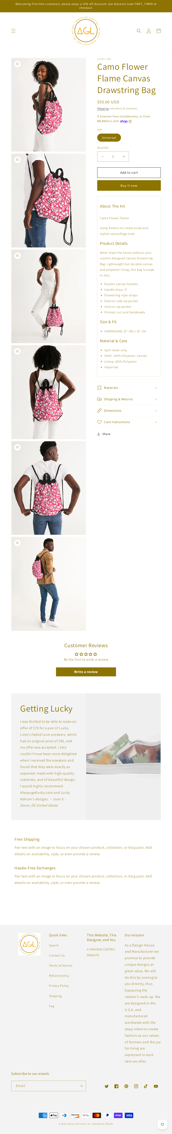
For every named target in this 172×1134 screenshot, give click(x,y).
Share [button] (106, 434)
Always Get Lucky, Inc (79, 1123)
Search (54, 945)
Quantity (102, 147)
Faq (51, 1006)
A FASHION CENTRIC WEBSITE (101, 952)
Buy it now (129, 185)
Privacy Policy (59, 986)
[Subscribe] (81, 1086)
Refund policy (59, 976)
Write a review (86, 671)
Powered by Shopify (102, 1123)
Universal (109, 138)
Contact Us (57, 955)
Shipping (103, 108)
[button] (13, 31)
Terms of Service (61, 965)
